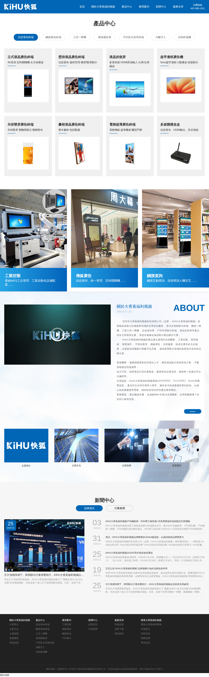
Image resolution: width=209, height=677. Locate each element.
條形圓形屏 (104, 37)
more (192, 411)
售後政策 (119, 624)
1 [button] (6, 570)
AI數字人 (161, 37)
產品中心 (127, 6)
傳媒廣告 (66, 629)
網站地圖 (50, 669)
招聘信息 (145, 633)
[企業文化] (76, 445)
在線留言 (145, 629)
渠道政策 (119, 633)
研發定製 (14, 642)
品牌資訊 (89, 508)
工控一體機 (79, 37)
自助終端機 (184, 37)
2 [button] (9, 570)
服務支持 (178, 6)
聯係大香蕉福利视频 (171, 20)
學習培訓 (145, 642)
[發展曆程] (177, 445)
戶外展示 (66, 638)
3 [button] (12, 570)
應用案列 (144, 6)
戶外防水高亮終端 (133, 37)
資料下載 (119, 629)
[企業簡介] (26, 445)
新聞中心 (161, 6)
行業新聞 (119, 508)
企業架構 (126, 465)
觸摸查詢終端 (53, 37)
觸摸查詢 (66, 633)
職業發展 (145, 638)
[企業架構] (126, 445)
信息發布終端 (26, 37)
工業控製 (66, 624)
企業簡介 (26, 465)
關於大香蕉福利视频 (103, 6)
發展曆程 (176, 465)
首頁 (82, 6)
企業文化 (76, 465)
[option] (44, 551)
